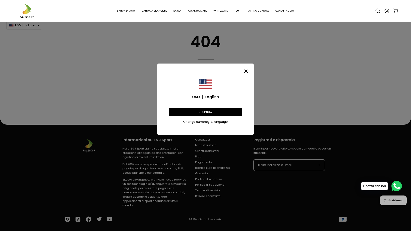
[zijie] (27, 10)
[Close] (246, 71)
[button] (126, 11)
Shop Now (205, 112)
